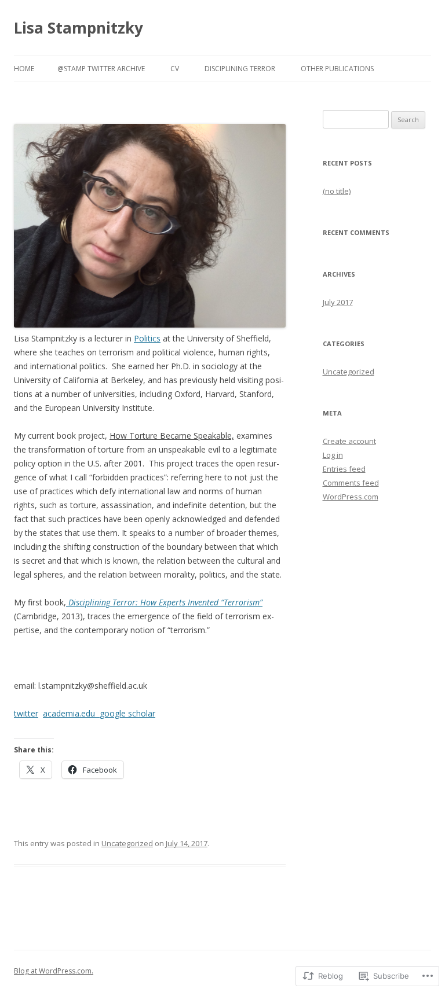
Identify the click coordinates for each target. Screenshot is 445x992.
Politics (147, 338)
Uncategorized (127, 843)
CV (174, 69)
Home (24, 69)
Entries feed (344, 469)
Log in (333, 455)
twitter (26, 713)
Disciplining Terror (240, 69)
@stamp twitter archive (101, 69)
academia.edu (71, 713)
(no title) (337, 191)
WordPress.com (350, 496)
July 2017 (338, 302)
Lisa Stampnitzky (78, 27)
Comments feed (351, 482)
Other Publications (337, 69)
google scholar (127, 713)
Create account (349, 441)
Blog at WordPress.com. (53, 971)
